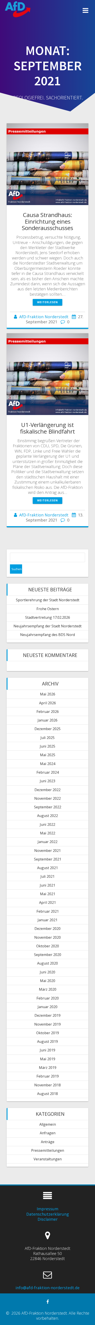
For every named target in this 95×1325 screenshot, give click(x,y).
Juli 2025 (47, 737)
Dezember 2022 (47, 789)
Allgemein (47, 1124)
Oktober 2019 (47, 1032)
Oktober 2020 (47, 946)
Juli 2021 (47, 876)
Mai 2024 (47, 763)
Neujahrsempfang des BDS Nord (47, 634)
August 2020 (47, 963)
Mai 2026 (47, 694)
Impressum (47, 1208)
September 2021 (47, 859)
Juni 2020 (47, 972)
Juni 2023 (47, 781)
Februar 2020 (47, 998)
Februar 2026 (47, 711)
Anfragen (47, 1133)
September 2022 (47, 807)
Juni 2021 (47, 885)
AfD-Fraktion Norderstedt (43, 316)
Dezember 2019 (47, 1015)
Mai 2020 (47, 980)
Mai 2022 (47, 833)
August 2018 (47, 1093)
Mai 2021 (47, 893)
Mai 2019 (47, 1059)
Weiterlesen (47, 302)
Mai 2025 (47, 754)
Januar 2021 (47, 920)
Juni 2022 (47, 824)
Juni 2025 (47, 746)
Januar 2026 (47, 720)
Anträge (47, 1141)
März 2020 (47, 989)
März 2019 (47, 1067)
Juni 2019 (47, 1050)
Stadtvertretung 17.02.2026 (47, 617)
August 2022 (47, 815)
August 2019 (47, 1041)
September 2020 (47, 954)
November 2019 (47, 1024)
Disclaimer (48, 1219)
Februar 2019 (47, 1076)
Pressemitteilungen (47, 1150)
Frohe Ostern (47, 608)
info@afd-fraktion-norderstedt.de (47, 1287)
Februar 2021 (47, 911)
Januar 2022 (47, 841)
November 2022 (47, 798)
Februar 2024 (47, 772)
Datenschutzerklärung (47, 1214)
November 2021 (47, 850)
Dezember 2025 (47, 728)
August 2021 (47, 867)
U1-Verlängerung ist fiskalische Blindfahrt (47, 428)
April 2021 (47, 902)
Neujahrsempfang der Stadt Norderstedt (47, 626)
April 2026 (47, 703)
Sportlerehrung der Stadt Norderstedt (47, 600)
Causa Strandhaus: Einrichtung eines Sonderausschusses (47, 221)
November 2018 (47, 1085)
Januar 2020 (47, 1006)
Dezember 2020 (47, 928)
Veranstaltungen (48, 1159)
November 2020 (47, 937)
